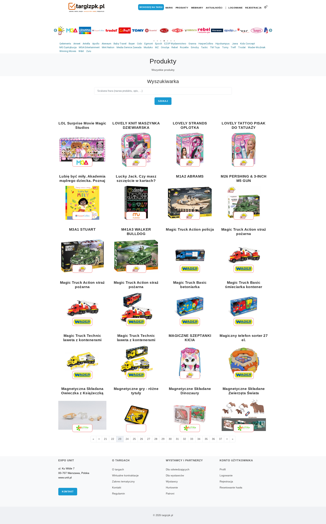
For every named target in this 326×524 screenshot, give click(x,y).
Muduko (148, 47)
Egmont (148, 43)
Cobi (139, 43)
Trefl (233, 47)
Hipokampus (222, 43)
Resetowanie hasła (231, 487)
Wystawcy (172, 481)
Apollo (95, 43)
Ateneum (106, 43)
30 (170, 438)
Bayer (132, 43)
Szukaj (163, 101)
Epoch (158, 43)
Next (270, 30)
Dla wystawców (175, 475)
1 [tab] (154, 41)
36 (213, 438)
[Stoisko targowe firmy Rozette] (104, 30)
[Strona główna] (86, 7)
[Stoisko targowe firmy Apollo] (184, 30)
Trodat (242, 47)
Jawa (235, 43)
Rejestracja (253, 8)
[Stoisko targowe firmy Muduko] (263, 30)
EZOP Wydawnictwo (175, 43)
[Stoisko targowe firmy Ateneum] (170, 30)
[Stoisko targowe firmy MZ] (118, 30)
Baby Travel (120, 43)
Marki (169, 8)
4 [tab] (164, 41)
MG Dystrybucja (68, 47)
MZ (157, 47)
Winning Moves (67, 51)
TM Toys (215, 47)
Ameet (76, 43)
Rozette (184, 47)
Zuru (88, 51)
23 (119, 438)
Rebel (174, 47)
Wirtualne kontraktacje (125, 475)
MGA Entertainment (89, 47)
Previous (55, 30)
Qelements (65, 43)
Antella (86, 43)
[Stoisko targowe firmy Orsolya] (144, 30)
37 (220, 438)
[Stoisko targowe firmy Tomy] (91, 30)
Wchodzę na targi (151, 7)
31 (177, 438)
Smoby (195, 47)
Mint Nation (108, 47)
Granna (192, 43)
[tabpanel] (65, 30)
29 (163, 438)
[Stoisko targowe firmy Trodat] (65, 30)
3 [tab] (161, 41)
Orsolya (165, 47)
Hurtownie (172, 487)
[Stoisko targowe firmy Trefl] (78, 30)
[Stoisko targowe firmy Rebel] (157, 30)
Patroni (170, 493)
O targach (118, 469)
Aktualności (214, 8)
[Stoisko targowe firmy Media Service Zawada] (223, 30)
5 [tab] (167, 41)
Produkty (182, 8)
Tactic (204, 47)
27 (148, 438)
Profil (223, 469)
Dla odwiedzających (177, 469)
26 (141, 438)
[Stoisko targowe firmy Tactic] (131, 30)
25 (134, 438)
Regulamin (118, 493)
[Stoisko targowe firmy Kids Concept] (236, 30)
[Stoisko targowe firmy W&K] (197, 30)
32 (184, 438)
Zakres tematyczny (123, 481)
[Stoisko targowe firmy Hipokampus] (250, 30)
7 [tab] (174, 41)
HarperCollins (205, 43)
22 (112, 438)
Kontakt (68, 491)
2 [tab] (157, 41)
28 (155, 438)
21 (105, 438)
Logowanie (235, 8)
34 (198, 438)
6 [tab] (171, 41)
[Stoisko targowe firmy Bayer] (210, 30)
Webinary (197, 8)
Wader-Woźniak (256, 47)
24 (127, 438)
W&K (81, 51)
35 (206, 438)
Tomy (225, 47)
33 (191, 438)
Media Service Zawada (129, 47)
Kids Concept (247, 43)
